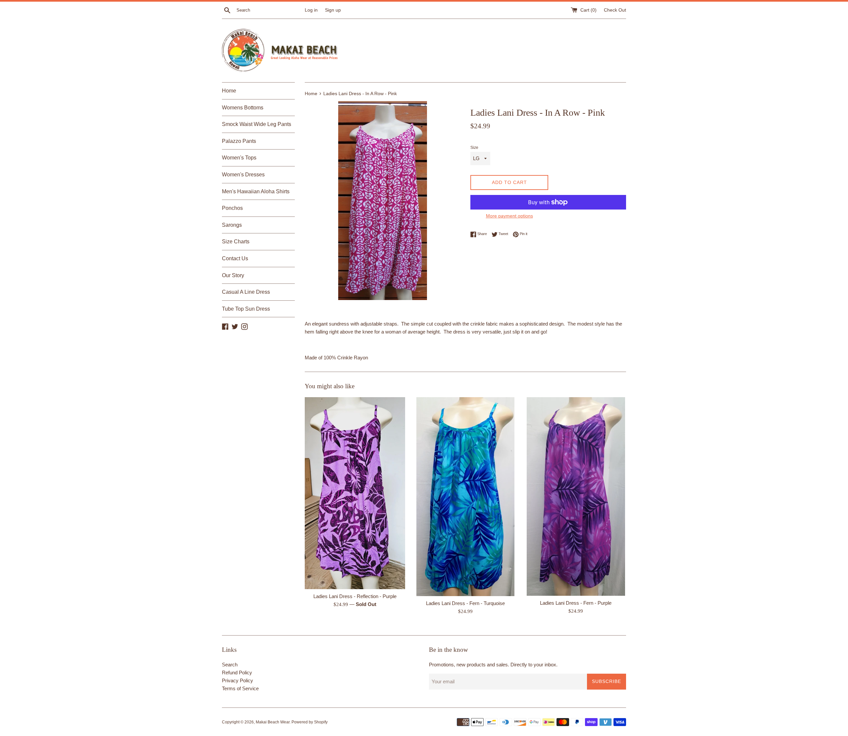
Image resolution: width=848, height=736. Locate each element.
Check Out (615, 10)
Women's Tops (239, 157)
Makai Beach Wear (273, 722)
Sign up (333, 10)
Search (230, 664)
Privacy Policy (237, 680)
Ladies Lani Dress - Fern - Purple (575, 603)
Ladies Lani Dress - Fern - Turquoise (465, 603)
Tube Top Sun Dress (246, 309)
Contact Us (235, 258)
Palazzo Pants (239, 141)
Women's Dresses (243, 174)
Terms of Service (240, 688)
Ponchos (232, 208)
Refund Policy (237, 672)
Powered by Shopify (310, 722)
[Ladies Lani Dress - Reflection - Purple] (355, 493)
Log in (311, 10)
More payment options (509, 215)
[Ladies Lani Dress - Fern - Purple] (576, 496)
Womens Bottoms (242, 107)
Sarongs (232, 225)
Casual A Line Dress (246, 292)
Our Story (233, 275)
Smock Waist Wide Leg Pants (256, 124)
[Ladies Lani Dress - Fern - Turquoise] (465, 496)
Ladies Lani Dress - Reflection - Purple (355, 596)
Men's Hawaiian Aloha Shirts (256, 191)
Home (229, 90)
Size (474, 147)
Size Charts (235, 241)
